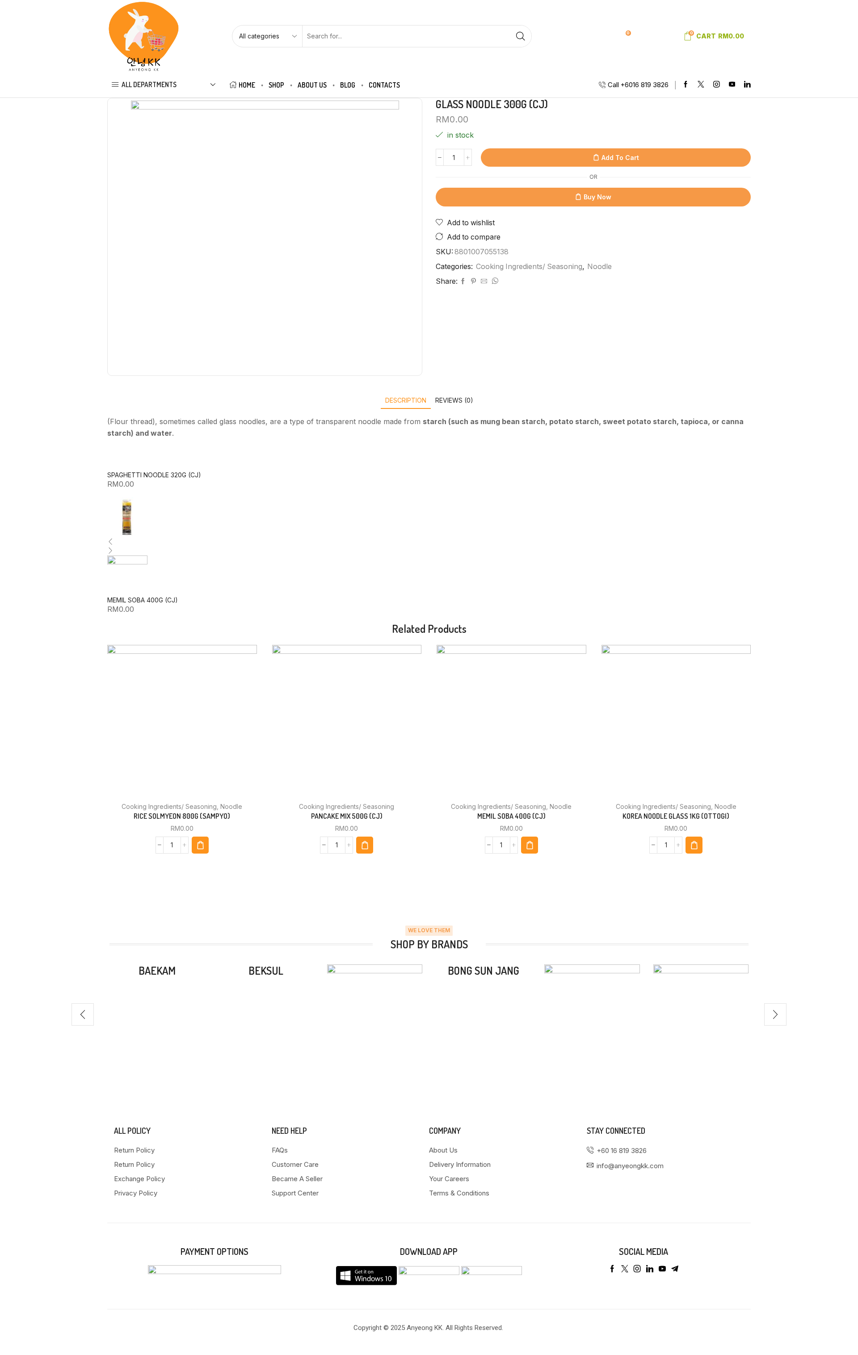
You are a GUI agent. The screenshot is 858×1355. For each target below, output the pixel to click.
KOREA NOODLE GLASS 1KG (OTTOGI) (675, 816)
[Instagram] (716, 84)
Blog (347, 84)
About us (312, 84)
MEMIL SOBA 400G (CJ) (142, 600)
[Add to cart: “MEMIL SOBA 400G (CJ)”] (529, 845)
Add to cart (620, 157)
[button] (83, 1014)
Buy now (597, 197)
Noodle (599, 266)
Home (247, 84)
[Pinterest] (473, 281)
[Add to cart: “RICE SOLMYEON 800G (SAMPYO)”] (200, 845)
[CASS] (591, 1012)
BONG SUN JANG (483, 970)
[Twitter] (701, 84)
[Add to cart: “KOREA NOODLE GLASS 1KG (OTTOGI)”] (694, 845)
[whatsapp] (493, 281)
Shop (276, 84)
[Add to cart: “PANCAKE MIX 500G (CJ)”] (364, 845)
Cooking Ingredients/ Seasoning (529, 266)
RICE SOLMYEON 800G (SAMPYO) (182, 816)
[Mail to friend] (484, 281)
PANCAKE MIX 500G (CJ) (347, 816)
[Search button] (520, 36)
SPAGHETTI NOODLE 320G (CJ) (154, 475)
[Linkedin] (747, 84)
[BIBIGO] (374, 1012)
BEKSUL (265, 970)
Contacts (384, 84)
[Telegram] (674, 1268)
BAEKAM (157, 970)
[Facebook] (685, 84)
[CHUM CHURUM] (701, 995)
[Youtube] (732, 84)
